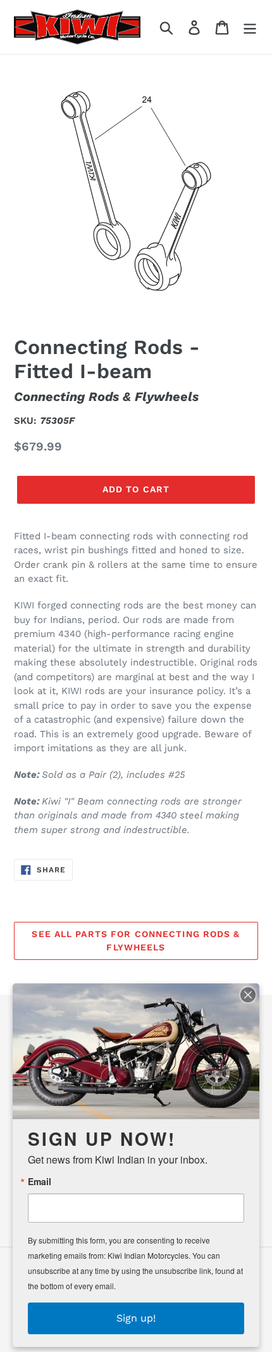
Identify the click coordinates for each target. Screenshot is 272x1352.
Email (39, 1181)
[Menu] (250, 27)
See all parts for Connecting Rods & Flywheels (136, 940)
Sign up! (136, 1318)
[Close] (248, 994)
